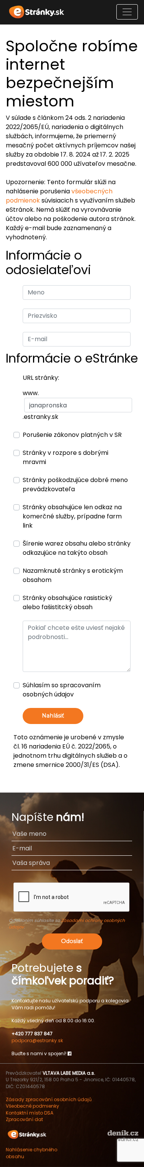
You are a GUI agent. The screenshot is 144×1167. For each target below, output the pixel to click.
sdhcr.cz (128, 1139)
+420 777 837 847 (32, 1033)
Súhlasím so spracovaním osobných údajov (62, 690)
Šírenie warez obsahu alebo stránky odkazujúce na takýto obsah (77, 548)
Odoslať (72, 941)
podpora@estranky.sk (37, 1040)
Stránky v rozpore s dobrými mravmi (65, 457)
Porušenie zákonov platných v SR (72, 434)
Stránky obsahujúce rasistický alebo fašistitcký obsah (67, 602)
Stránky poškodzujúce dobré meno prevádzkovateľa (75, 485)
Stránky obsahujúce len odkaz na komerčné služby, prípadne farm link (72, 516)
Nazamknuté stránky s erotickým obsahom (73, 575)
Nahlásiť (53, 715)
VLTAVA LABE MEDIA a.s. (69, 1073)
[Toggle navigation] (127, 12)
